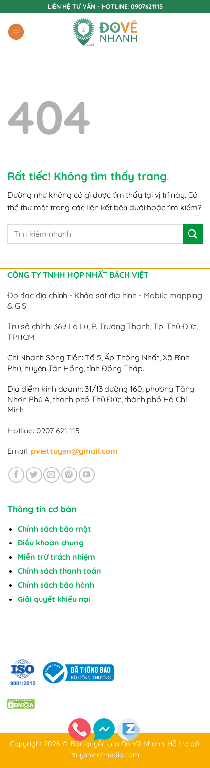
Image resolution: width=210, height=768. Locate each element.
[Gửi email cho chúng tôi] (51, 475)
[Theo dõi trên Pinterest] (69, 475)
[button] (16, 32)
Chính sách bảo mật (54, 529)
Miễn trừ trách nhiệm (56, 557)
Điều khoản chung (51, 542)
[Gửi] (193, 233)
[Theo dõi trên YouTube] (87, 475)
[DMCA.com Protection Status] (21, 703)
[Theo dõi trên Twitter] (34, 475)
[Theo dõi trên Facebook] (16, 475)
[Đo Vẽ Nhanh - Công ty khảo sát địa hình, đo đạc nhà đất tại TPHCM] (105, 32)
